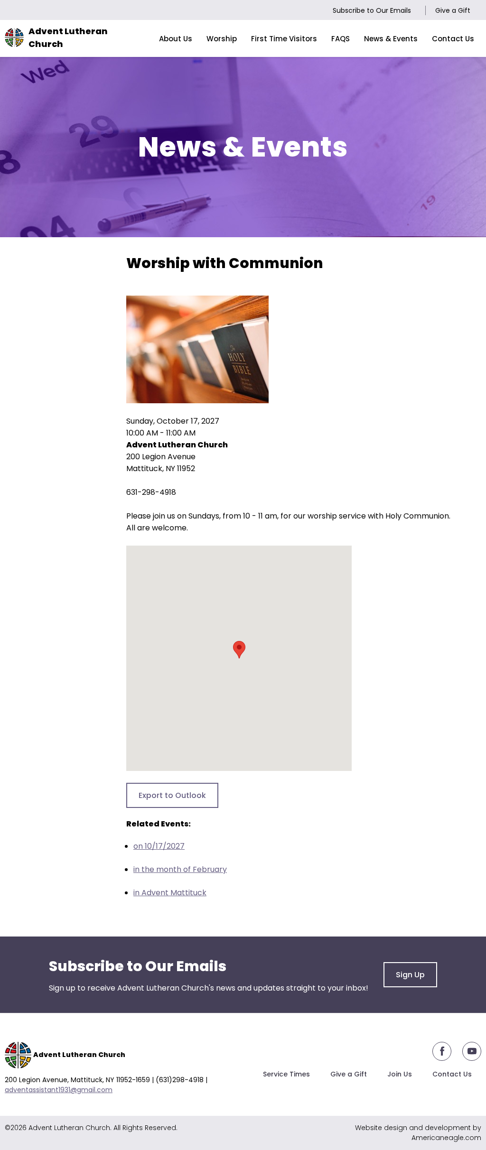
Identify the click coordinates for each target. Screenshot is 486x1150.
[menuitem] (175, 38)
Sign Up (410, 974)
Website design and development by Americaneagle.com (418, 1132)
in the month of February (180, 869)
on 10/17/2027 (159, 846)
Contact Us (452, 1074)
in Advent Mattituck (169, 892)
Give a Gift (452, 10)
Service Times (286, 1074)
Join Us (399, 1074)
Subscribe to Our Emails (372, 10)
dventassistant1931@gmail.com (60, 1089)
